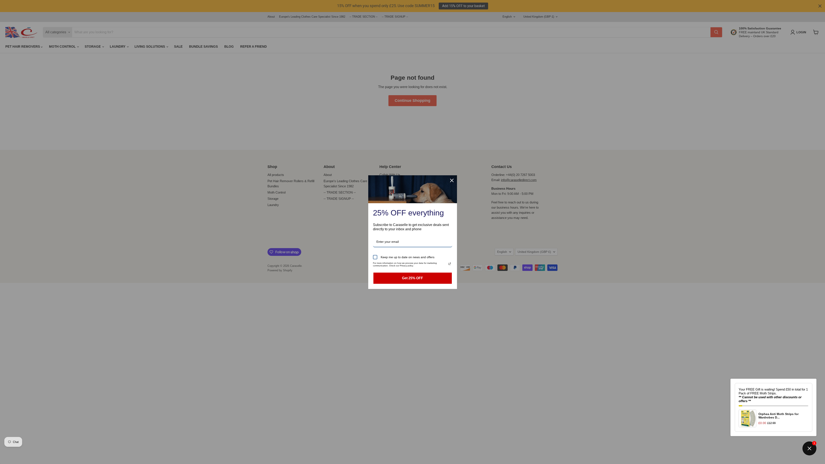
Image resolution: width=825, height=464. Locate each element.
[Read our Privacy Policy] (449, 263)
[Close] (452, 180)
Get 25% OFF (412, 278)
